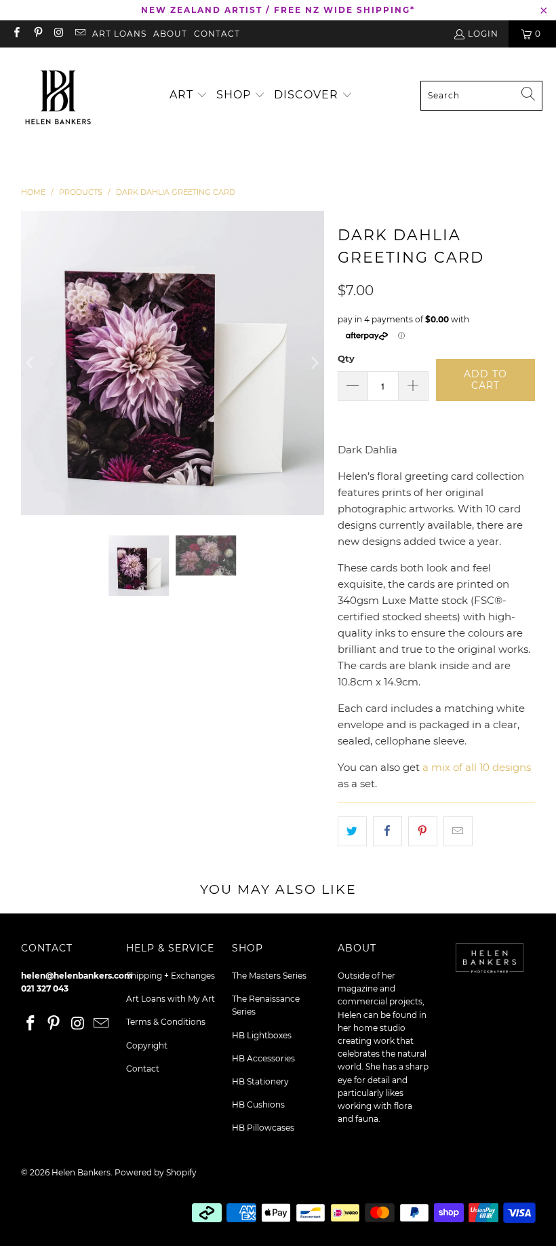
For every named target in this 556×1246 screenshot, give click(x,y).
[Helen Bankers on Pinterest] (37, 34)
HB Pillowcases (263, 1127)
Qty (346, 358)
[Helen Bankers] (58, 95)
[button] (188, 96)
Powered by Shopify (156, 1172)
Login (483, 34)
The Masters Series (269, 975)
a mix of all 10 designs (476, 767)
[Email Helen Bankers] (79, 34)
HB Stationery (260, 1081)
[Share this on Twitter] (352, 831)
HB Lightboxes (262, 1035)
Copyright (146, 1045)
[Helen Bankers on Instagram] (58, 34)
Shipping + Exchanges (170, 975)
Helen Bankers (81, 1172)
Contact (217, 34)
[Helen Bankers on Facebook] (16, 34)
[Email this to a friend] (458, 831)
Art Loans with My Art (170, 999)
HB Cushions (258, 1104)
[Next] (314, 362)
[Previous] (31, 362)
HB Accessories (263, 1058)
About (170, 34)
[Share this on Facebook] (387, 831)
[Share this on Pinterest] (422, 831)
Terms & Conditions (165, 1022)
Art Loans (119, 34)
